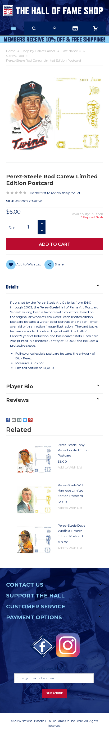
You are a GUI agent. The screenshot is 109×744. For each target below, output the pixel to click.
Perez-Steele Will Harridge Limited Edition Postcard (70, 490)
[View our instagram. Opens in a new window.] (68, 645)
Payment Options (34, 617)
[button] (54, 287)
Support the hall (35, 595)
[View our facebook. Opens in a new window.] (42, 646)
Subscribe (54, 693)
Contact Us (24, 585)
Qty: (12, 227)
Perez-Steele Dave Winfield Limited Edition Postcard (71, 530)
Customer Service (35, 606)
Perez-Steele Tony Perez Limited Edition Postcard (74, 450)
